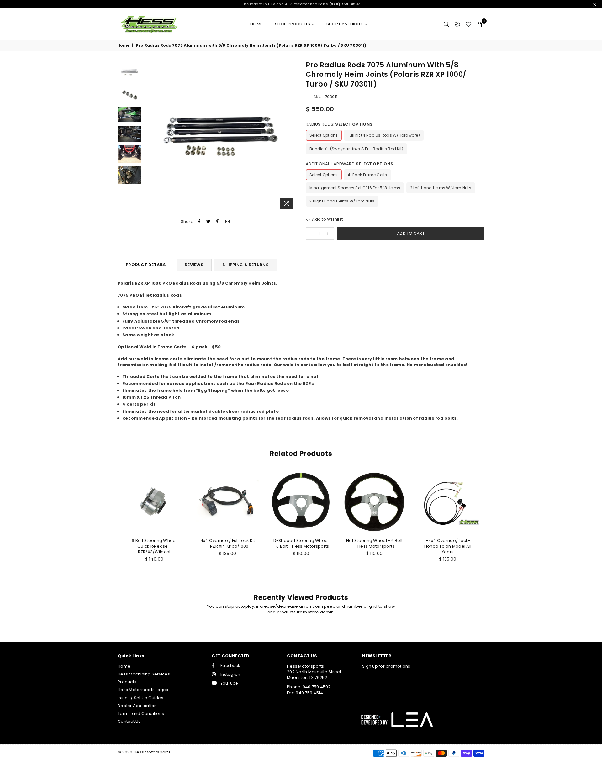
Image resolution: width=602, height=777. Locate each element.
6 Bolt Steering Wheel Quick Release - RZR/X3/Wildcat (154, 546)
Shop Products (293, 24)
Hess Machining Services (144, 674)
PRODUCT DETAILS (146, 265)
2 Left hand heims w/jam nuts (440, 188)
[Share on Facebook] (199, 221)
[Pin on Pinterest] (218, 221)
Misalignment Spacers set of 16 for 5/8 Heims (354, 188)
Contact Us (129, 721)
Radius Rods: (339, 124)
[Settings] (457, 24)
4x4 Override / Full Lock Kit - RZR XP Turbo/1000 (227, 543)
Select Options (323, 135)
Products (127, 682)
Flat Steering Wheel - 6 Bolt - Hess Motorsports (374, 543)
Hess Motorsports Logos (143, 690)
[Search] (446, 24)
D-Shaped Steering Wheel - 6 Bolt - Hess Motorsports (301, 543)
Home (256, 24)
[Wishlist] (468, 24)
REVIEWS (194, 265)
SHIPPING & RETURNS (245, 265)
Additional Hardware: (349, 164)
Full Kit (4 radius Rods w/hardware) (384, 135)
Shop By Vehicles (345, 24)
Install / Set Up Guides (140, 698)
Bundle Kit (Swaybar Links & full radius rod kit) (356, 148)
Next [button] (290, 136)
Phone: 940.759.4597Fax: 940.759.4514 (308, 690)
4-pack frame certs (367, 174)
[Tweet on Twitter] (208, 221)
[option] (221, 136)
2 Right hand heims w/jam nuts (342, 201)
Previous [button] (150, 136)
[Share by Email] (227, 221)
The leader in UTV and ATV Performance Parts (301, 4)
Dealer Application (137, 706)
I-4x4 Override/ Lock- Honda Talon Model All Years (447, 546)
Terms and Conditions (141, 714)
